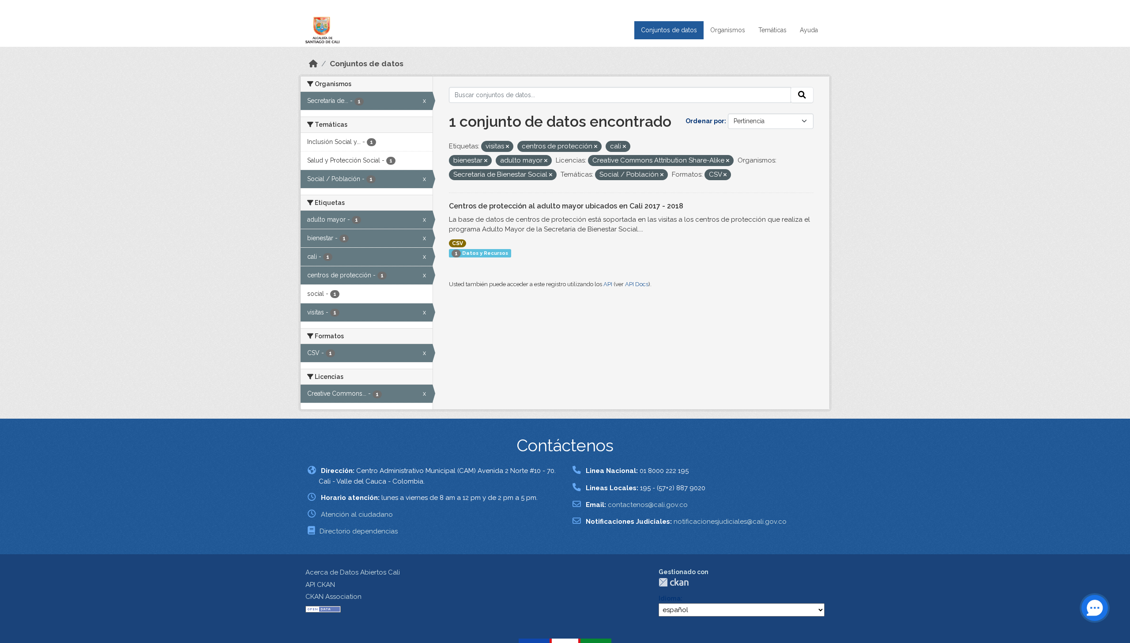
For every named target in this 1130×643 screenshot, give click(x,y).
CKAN (674, 582)
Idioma (670, 598)
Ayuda (809, 30)
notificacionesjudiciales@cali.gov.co (730, 522)
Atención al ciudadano (357, 514)
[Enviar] (802, 95)
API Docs (636, 284)
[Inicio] (313, 63)
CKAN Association (333, 597)
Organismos (727, 30)
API (607, 284)
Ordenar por (705, 121)
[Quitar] (507, 147)
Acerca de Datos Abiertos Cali (352, 572)
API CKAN (320, 585)
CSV (457, 243)
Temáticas (772, 30)
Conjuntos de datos (669, 30)
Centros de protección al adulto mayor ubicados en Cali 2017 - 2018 (566, 206)
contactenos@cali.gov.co (648, 505)
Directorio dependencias (359, 531)
